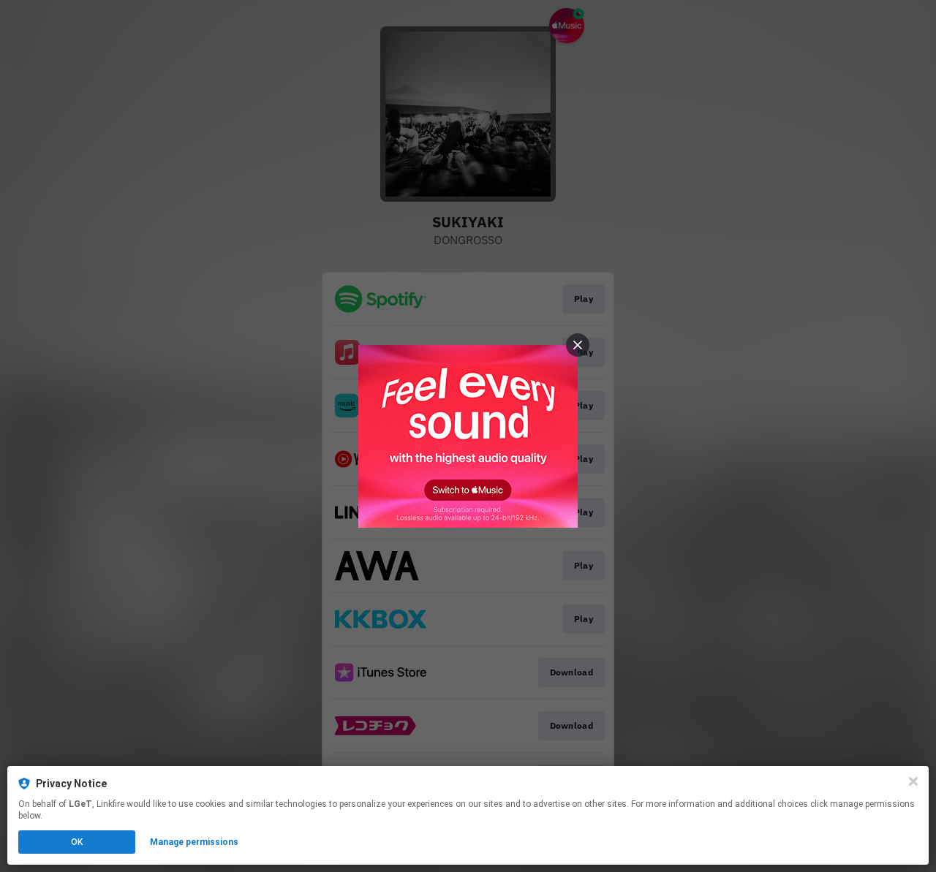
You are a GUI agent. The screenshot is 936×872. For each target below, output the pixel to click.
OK (77, 842)
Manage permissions (194, 842)
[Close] (913, 781)
